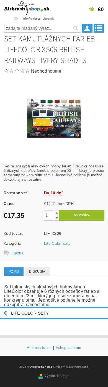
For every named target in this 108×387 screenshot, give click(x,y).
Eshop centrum (68, 348)
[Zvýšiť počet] (56, 212)
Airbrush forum (39, 348)
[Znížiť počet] (56, 217)
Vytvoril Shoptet (56, 376)
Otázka (17, 253)
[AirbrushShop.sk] (26, 7)
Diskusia (37, 271)
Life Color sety (57, 243)
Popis (14, 271)
